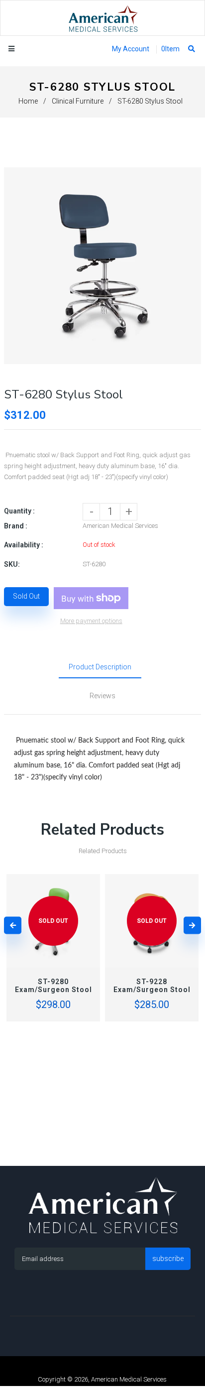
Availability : (23, 545)
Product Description (100, 667)
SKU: (12, 564)
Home (28, 101)
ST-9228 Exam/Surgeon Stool (152, 986)
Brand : (15, 526)
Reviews (102, 696)
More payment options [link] (91, 621)
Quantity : (19, 511)
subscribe (168, 1259)
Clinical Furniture (77, 101)
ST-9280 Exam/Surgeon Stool (53, 986)
